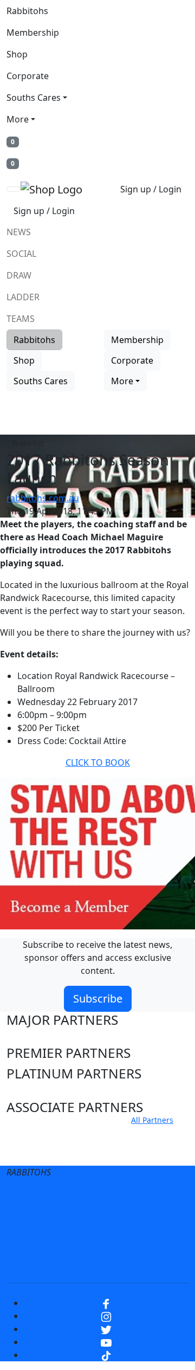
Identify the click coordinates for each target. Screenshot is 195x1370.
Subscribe (97, 998)
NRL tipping (142, 1242)
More (17, 119)
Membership (32, 32)
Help (91, 1220)
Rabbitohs (27, 11)
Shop (17, 54)
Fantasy (97, 1263)
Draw (18, 275)
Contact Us (140, 1220)
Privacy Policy (133, 1198)
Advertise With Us (65, 1242)
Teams (20, 319)
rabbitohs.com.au (42, 498)
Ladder (23, 297)
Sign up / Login (150, 189)
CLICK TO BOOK (98, 762)
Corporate (27, 76)
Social (21, 254)
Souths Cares (33, 98)
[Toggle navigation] (13, 189)
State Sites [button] (38, 1153)
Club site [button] (33, 1133)
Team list (27, 443)
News (18, 232)
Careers (48, 1220)
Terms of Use (61, 1198)
